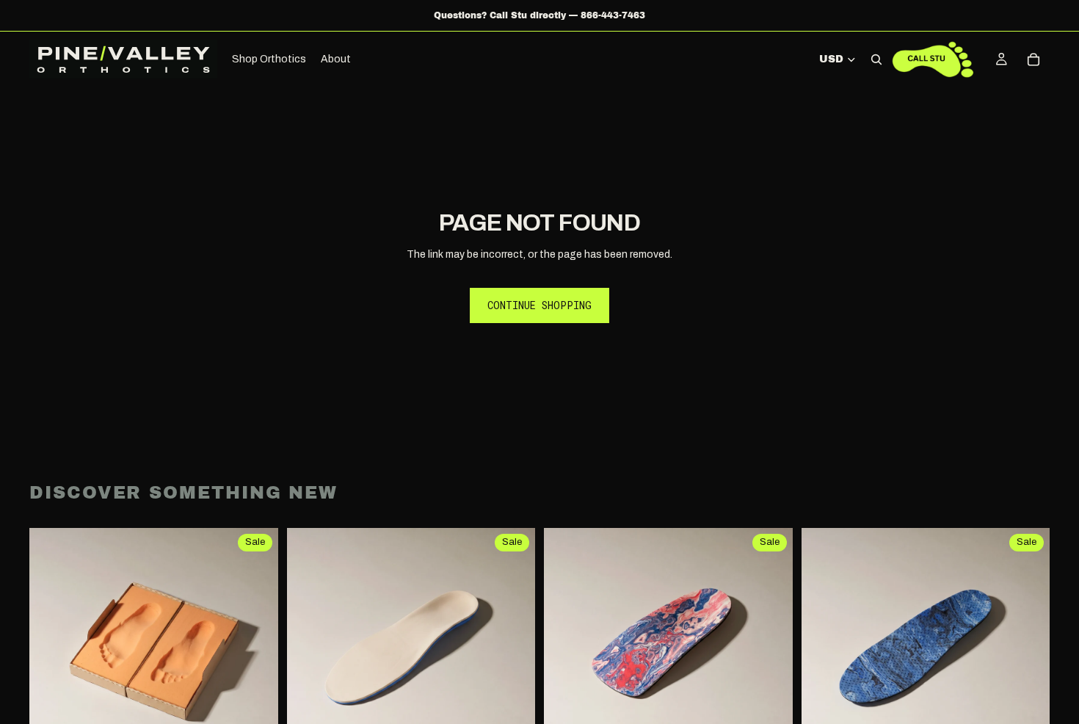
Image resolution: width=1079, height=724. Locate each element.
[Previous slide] (309, 653)
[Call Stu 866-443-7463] (933, 59)
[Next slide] (513, 653)
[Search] (876, 59)
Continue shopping (539, 305)
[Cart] (1033, 59)
